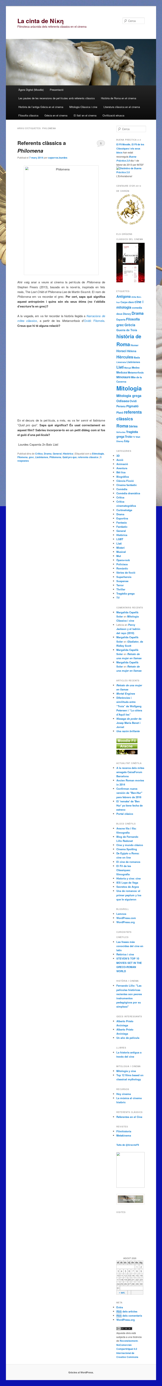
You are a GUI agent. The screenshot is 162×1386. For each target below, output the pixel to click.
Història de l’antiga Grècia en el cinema (40, 107)
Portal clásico (124, 814)
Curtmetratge (124, 510)
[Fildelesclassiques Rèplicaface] (130, 1186)
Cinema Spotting (126, 849)
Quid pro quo (69, 457)
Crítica (39, 453)
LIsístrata (121, 362)
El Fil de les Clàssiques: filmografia (123, 870)
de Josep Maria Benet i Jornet (128, 723)
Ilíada (137, 357)
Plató (119, 412)
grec (31, 457)
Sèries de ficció (125, 572)
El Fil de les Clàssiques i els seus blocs (130, 148)
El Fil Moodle (123, 144)
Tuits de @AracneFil (127, 1145)
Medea (135, 367)
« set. (122, 1292)
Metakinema (123, 1135)
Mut (118, 556)
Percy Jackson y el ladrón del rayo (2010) (128, 629)
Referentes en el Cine (129, 1117)
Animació (122, 464)
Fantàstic (121, 526)
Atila (133, 296)
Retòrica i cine (125, 954)
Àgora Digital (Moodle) (31, 90)
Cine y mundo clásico (129, 845)
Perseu (121, 406)
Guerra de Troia (126, 330)
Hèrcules (124, 357)
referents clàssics (88, 457)
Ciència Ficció (125, 481)
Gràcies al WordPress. (81, 1372)
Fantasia (121, 522)
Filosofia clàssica (28, 115)
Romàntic (122, 568)
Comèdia (121, 489)
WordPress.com (126, 918)
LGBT (119, 539)
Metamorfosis (136, 372)
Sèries (133, 426)
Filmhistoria (123, 1131)
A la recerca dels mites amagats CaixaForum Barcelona (130, 772)
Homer (134, 345)
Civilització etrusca (113, 115)
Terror (120, 585)
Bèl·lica (120, 472)
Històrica (68, 453)
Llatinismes (41, 457)
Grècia (129, 324)
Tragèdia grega (125, 593)
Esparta (120, 319)
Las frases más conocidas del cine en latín (129, 946)
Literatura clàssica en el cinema (122, 107)
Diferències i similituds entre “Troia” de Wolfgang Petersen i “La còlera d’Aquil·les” (129, 706)
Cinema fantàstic (126, 485)
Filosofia (133, 319)
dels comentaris (129, 1315)
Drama (48, 453)
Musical (121, 552)
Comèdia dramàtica (128, 493)
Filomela (98, 321)
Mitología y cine (126, 1071)
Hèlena (131, 351)
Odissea (122, 401)
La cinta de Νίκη (40, 20)
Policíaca (122, 564)
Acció (119, 460)
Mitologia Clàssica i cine (83, 107)
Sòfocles (120, 432)
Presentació (56, 90)
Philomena (55, 457)
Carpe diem (127, 302)
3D (118, 456)
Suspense (122, 581)
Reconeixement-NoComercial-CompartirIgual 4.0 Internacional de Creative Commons (127, 1349)
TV (133, 436)
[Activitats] (127, 742)
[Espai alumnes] (127, 747)
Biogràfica (122, 476)
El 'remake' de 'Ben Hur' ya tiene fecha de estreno (129, 805)
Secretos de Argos (127, 887)
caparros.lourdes (57, 157)
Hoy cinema (123, 1094)
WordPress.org (125, 922)
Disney (127, 314)
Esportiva (122, 518)
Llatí (120, 367)
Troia (128, 436)
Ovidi (87, 321)
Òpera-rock (123, 560)
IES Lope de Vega (127, 882)
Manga (127, 367)
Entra (119, 1307)
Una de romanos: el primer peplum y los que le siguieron (128, 895)
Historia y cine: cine (128, 878)
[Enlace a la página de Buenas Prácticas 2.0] (130, 172)
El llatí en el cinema (85, 115)
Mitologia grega (128, 395)
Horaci (121, 351)
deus (119, 314)
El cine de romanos (128, 862)
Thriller (120, 589)
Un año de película (127, 1038)
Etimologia (98, 453)
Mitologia (129, 388)
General (57, 453)
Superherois (123, 577)
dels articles (126, 1311)
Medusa (121, 372)
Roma (122, 426)
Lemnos (121, 914)
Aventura (121, 468)
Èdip (126, 441)
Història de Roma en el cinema (118, 98)
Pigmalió (132, 406)
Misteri (120, 547)
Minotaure (123, 377)
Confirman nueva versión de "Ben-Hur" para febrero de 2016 (129, 793)
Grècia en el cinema (55, 115)
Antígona (123, 296)
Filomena (22, 457)
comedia (137, 307)
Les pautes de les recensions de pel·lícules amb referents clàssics (56, 98)
